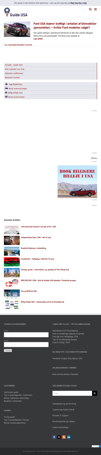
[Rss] (64, 437)
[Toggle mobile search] (90, 9)
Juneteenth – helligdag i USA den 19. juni (37, 259)
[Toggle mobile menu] (95, 9)
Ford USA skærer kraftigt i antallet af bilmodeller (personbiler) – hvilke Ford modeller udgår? (65, 25)
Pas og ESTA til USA (29, 291)
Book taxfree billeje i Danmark (65, 374)
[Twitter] (59, 437)
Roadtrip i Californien (13, 401)
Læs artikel (38, 38)
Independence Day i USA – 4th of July (36, 237)
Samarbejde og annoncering (64, 403)
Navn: (6, 330)
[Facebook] (54, 437)
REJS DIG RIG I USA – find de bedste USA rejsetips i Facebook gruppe (48, 280)
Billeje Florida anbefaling (14, 423)
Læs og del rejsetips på (68, 3)
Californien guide (11, 392)
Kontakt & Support (60, 415)
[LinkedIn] (68, 437)
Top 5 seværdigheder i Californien (18, 395)
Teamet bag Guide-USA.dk (63, 409)
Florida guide (9, 417)
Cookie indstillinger (60, 427)
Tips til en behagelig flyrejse (64, 339)
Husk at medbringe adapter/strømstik (68, 333)
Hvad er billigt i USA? (61, 342)
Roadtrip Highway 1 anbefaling (33, 248)
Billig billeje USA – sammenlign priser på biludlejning (42, 302)
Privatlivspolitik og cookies (63, 421)
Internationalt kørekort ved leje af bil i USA (38, 226)
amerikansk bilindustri (16, 45)
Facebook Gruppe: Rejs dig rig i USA (67, 358)
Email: (6, 340)
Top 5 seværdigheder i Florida (16, 420)
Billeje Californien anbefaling (16, 398)
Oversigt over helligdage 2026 (65, 336)
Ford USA (28, 45)
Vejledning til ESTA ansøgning (65, 330)
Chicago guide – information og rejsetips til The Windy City (45, 269)
